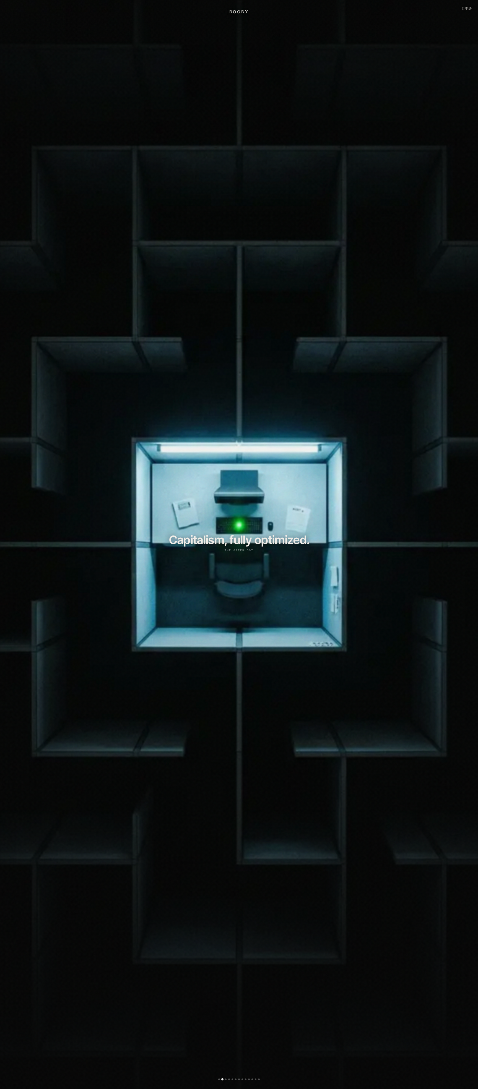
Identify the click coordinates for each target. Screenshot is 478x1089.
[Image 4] (229, 1079)
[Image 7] (239, 1079)
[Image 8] (242, 1079)
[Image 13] (259, 1079)
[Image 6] (236, 1079)
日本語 (467, 8)
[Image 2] (222, 1079)
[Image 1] (219, 1079)
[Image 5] (232, 1079)
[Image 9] (245, 1079)
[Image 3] (226, 1079)
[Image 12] (255, 1079)
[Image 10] (249, 1079)
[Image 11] (252, 1079)
